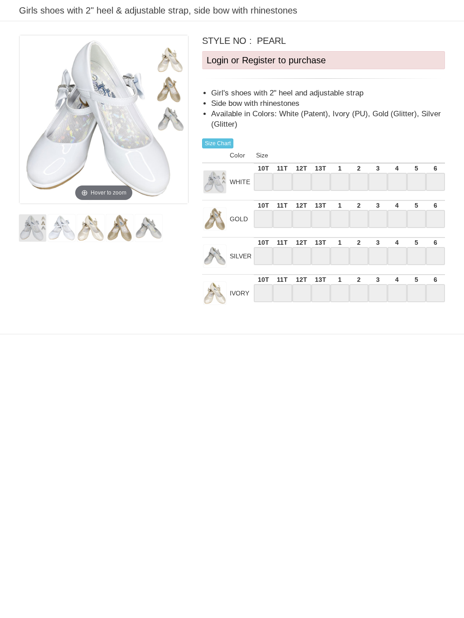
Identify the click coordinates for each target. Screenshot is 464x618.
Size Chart (218, 143)
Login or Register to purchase (266, 60)
